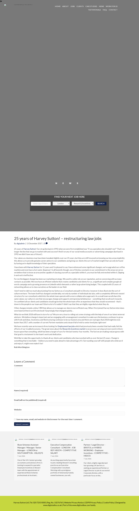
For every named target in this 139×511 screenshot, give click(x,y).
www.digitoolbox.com (81, 505)
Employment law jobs (66, 326)
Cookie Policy (108, 502)
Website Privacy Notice (74, 502)
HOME (57, 6)
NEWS (101, 6)
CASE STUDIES (91, 6)
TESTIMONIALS (94, 10)
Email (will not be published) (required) (30, 400)
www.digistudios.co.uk (52, 505)
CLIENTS (80, 6)
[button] (125, 6)
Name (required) (21, 390)
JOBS (72, 6)
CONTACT (113, 10)
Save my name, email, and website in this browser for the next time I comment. (49, 419)
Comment (18, 365)
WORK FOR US (111, 6)
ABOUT (65, 6)
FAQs (105, 10)
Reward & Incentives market (73, 329)
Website (18, 409)
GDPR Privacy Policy (93, 502)
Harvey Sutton (30, 249)
